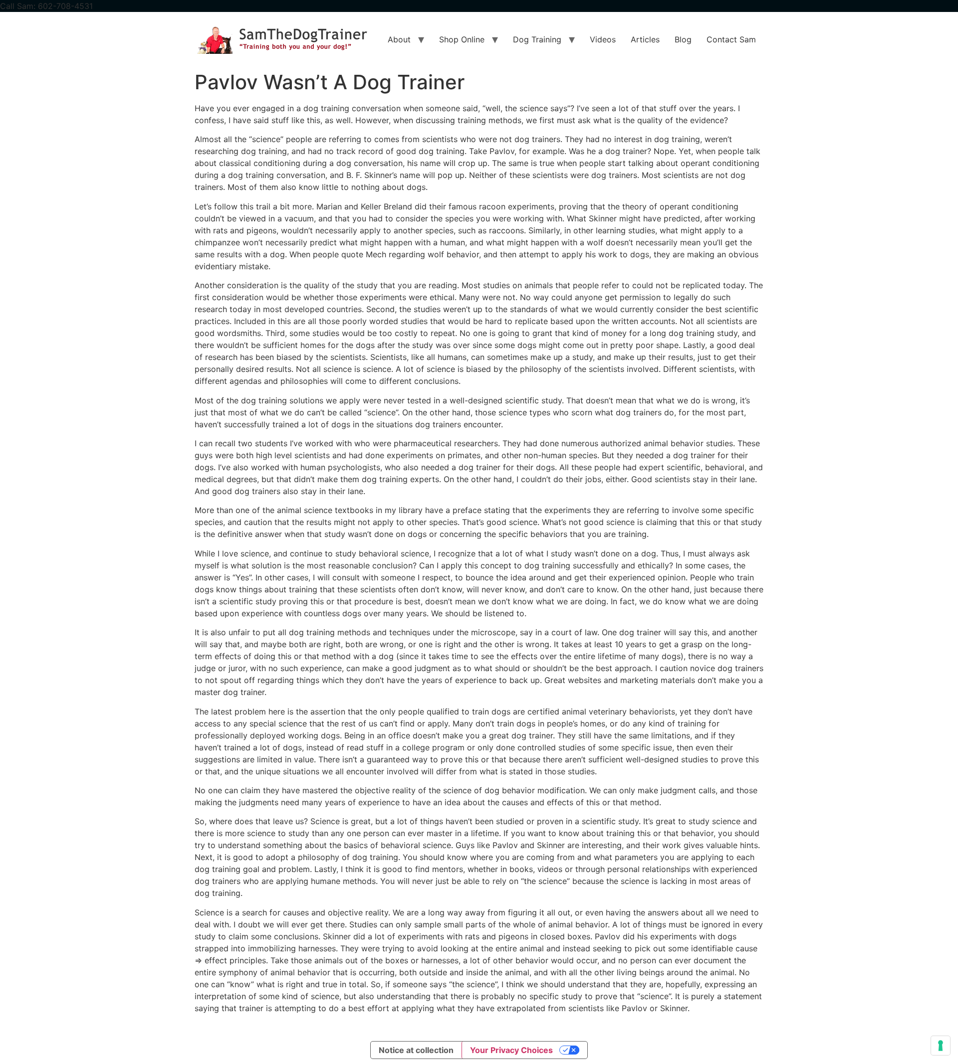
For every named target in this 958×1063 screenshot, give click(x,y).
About (399, 39)
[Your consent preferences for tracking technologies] (940, 1045)
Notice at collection (416, 1050)
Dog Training (537, 39)
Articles (645, 39)
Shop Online (461, 39)
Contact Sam (731, 39)
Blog (683, 39)
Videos (603, 39)
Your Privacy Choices (511, 1050)
